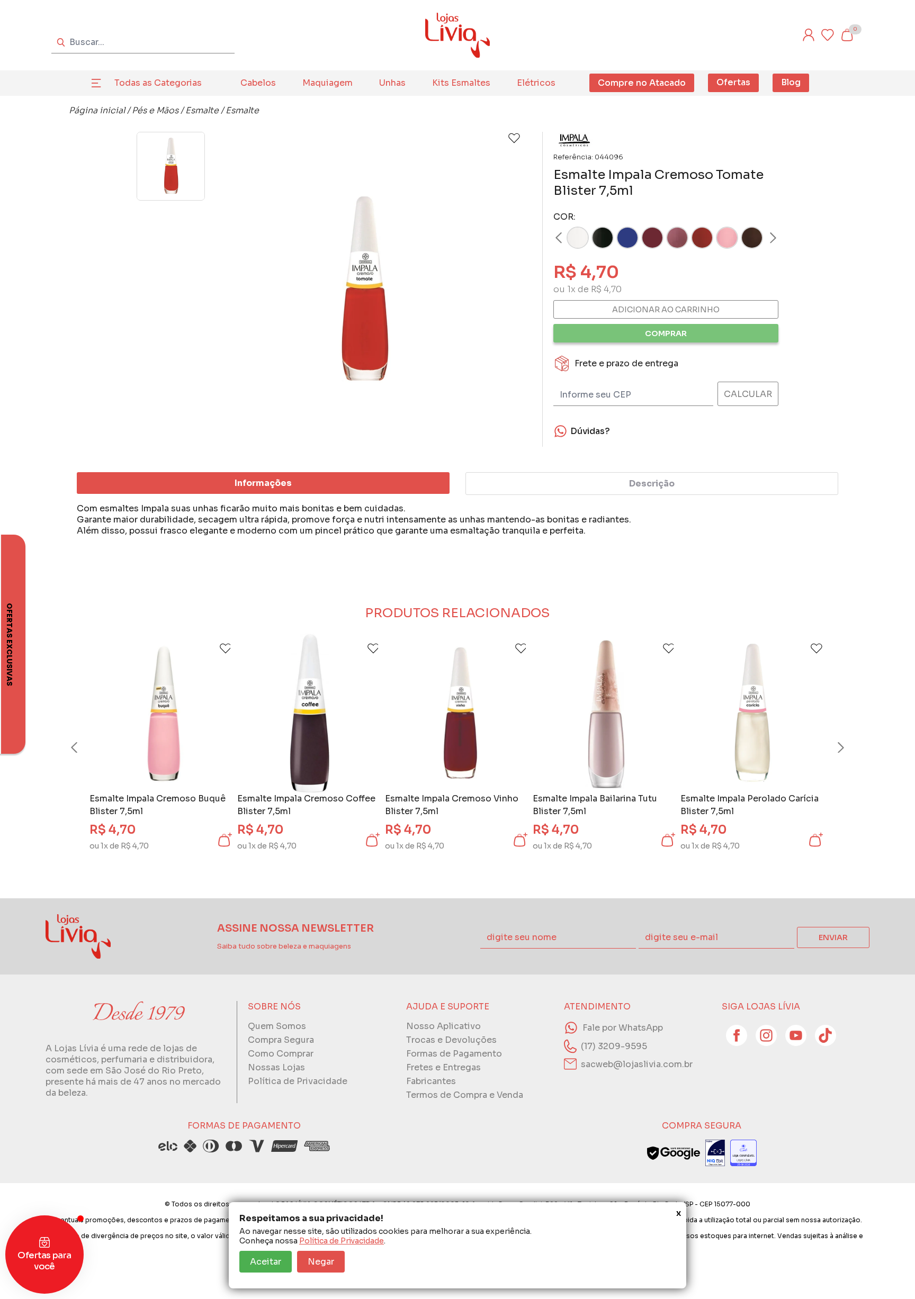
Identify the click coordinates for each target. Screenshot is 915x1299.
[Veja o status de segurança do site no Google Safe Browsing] (673, 1153)
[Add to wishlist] (514, 138)
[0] (846, 35)
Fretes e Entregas (443, 1067)
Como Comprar (280, 1053)
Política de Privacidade (341, 1241)
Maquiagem (327, 82)
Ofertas (733, 82)
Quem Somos (277, 1026)
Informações (263, 483)
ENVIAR (833, 937)
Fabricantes (431, 1081)
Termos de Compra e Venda (464, 1094)
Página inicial (97, 110)
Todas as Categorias (158, 82)
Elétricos (536, 82)
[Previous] (84, 747)
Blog (791, 82)
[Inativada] (715, 1153)
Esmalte (202, 110)
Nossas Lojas (276, 1067)
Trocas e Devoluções (451, 1039)
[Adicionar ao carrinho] (224, 840)
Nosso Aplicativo (443, 1026)
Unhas (392, 82)
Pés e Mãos (155, 110)
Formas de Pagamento (454, 1053)
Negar (321, 1261)
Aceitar (265, 1261)
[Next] (763, 237)
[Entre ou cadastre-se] (808, 35)
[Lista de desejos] (827, 35)
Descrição (652, 483)
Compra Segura (281, 1039)
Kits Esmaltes (461, 82)
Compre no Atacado (642, 82)
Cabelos (258, 82)
